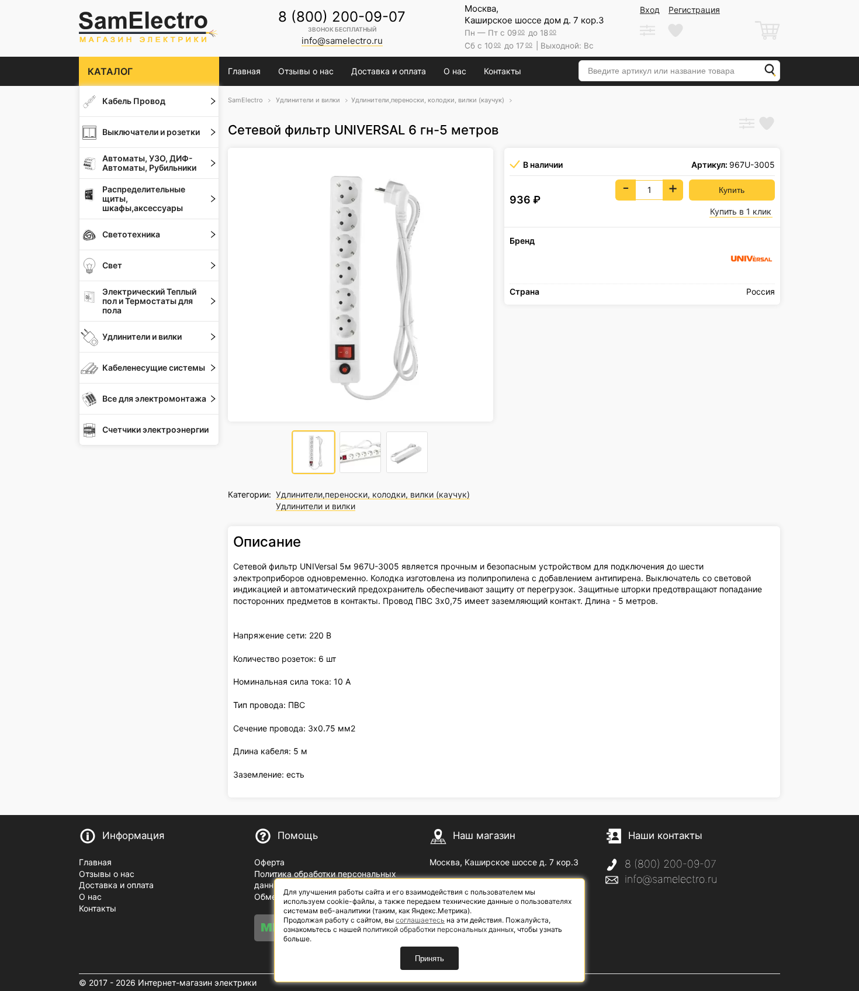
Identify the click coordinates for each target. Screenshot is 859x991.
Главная (244, 71)
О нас (455, 71)
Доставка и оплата (388, 71)
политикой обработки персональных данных (438, 929)
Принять (429, 958)
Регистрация (694, 10)
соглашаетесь (420, 920)
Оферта (269, 862)
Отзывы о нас (306, 71)
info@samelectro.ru (671, 879)
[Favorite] (766, 124)
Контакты (502, 71)
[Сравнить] (746, 124)
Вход (650, 10)
